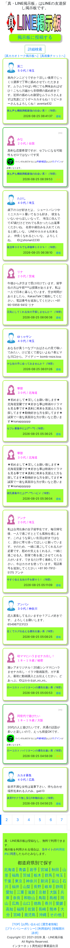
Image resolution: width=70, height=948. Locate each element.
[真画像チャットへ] (52, 56)
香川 (48, 903)
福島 (15, 875)
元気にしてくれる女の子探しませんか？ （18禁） (35, 311)
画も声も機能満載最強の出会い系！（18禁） (32, 110)
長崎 (42, 909)
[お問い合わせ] (30, 924)
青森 (22, 869)
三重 (20, 892)
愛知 (9, 892)
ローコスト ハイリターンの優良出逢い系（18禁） (35, 687)
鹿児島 (30, 914)
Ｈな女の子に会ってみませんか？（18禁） (31, 363)
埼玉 (59, 875)
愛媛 (59, 903)
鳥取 (42, 898)
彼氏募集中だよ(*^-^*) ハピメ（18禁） (29, 493)
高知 (9, 909)
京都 (42, 892)
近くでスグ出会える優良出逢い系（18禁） (31, 631)
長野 (37, 886)
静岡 (59, 886)
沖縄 (42, 914)
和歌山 (29, 898)
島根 (53, 898)
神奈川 (31, 881)
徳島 (37, 903)
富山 (55, 881)
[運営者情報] (49, 924)
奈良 (16, 898)
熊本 (53, 909)
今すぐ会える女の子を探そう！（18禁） (30, 579)
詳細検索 (35, 49)
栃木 (37, 875)
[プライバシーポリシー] (21, 928)
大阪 (53, 892)
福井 (15, 886)
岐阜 (48, 886)
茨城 (26, 875)
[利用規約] (44, 928)
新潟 (44, 881)
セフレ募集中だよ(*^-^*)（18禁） (26, 428)
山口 (26, 903)
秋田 (55, 869)
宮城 (44, 869)
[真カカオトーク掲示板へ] (21, 56)
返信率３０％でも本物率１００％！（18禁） (32, 247)
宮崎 (17, 914)
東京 (18, 881)
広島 (15, 903)
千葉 (7, 881)
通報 (58, 116)
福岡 (20, 909)
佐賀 (31, 909)
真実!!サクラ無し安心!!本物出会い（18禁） (31, 797)
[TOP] (16, 924)
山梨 (26, 886)
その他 (56, 914)
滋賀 (31, 892)
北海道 (9, 869)
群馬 (48, 875)
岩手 (33, 869)
